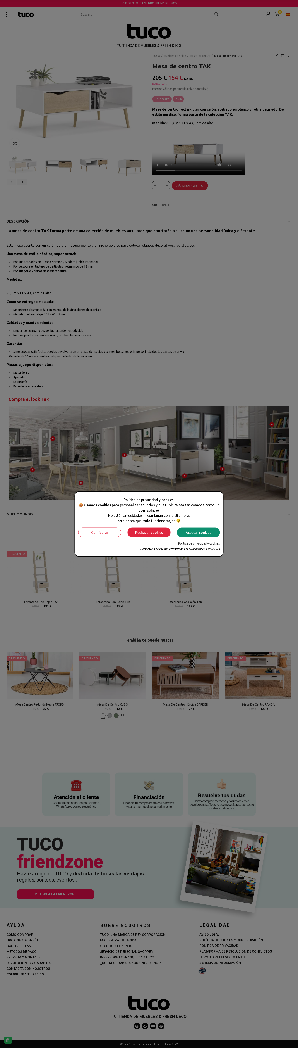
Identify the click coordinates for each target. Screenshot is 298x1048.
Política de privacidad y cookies (199, 543)
